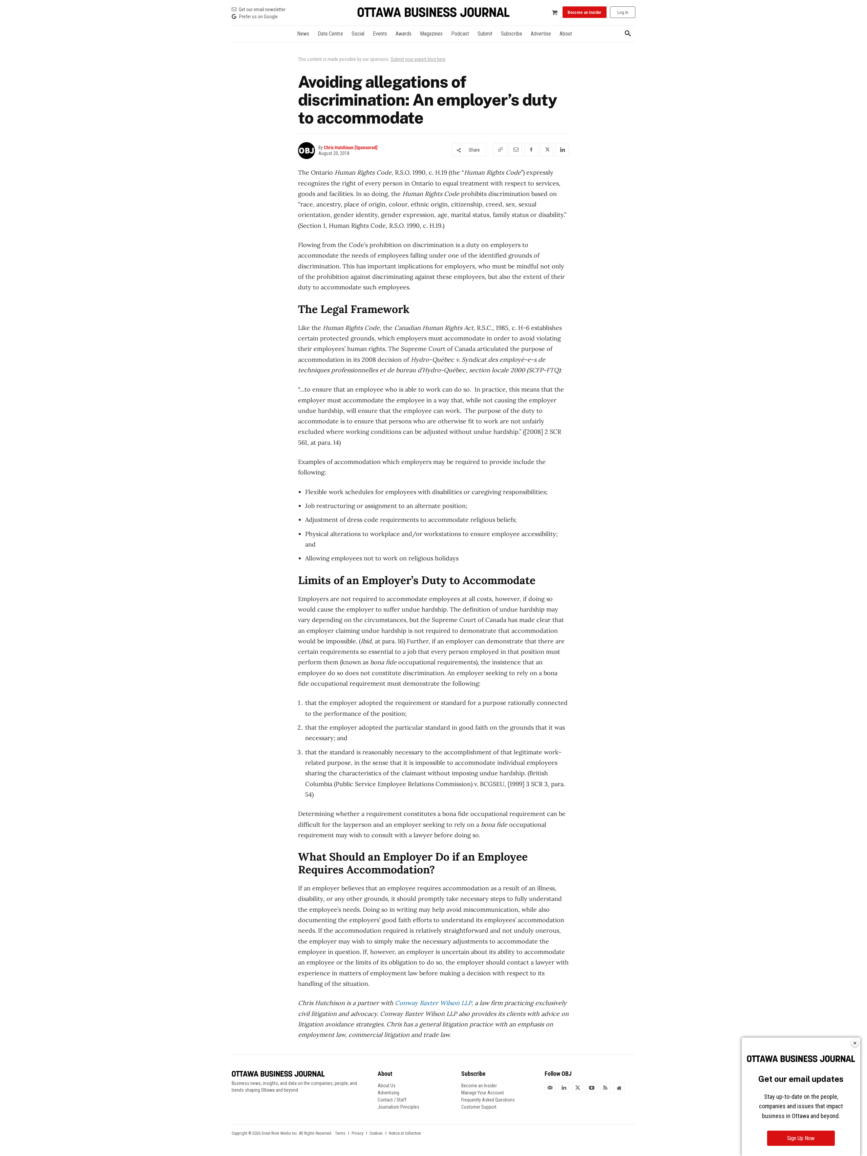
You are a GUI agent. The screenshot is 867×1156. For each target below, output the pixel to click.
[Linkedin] (562, 149)
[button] (627, 33)
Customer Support (478, 1107)
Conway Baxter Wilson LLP (433, 1003)
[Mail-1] (550, 1088)
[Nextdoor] (619, 1088)
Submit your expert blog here (417, 59)
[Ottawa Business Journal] (433, 12)
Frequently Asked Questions (488, 1100)
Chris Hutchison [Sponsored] (351, 147)
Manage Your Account (482, 1092)
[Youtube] (591, 1088)
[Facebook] (531, 149)
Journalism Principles (398, 1107)
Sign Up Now (801, 1138)
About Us (387, 1085)
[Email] (515, 149)
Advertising (388, 1092)
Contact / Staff (392, 1100)
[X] (546, 149)
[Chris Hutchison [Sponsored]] (308, 150)
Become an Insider (479, 1085)
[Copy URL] (500, 149)
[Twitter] (577, 1088)
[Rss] (605, 1088)
